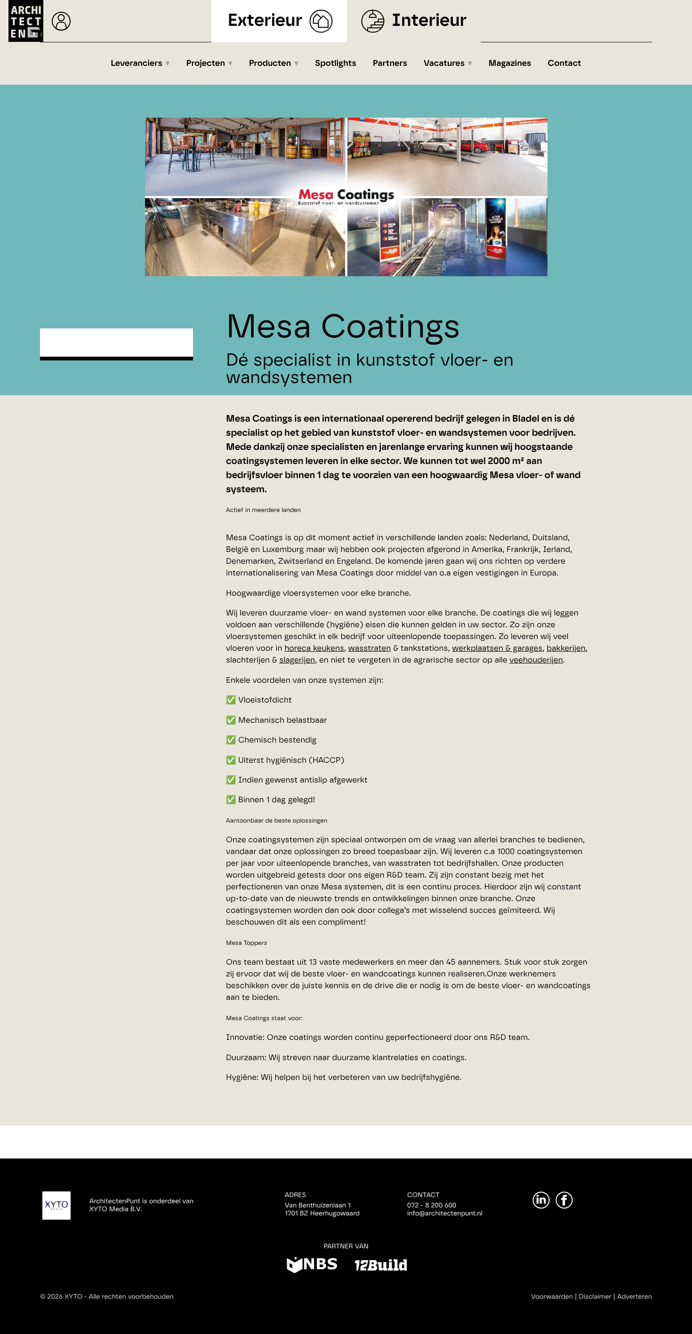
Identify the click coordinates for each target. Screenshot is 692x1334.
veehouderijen (536, 660)
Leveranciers (136, 63)
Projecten (205, 63)
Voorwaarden (552, 1297)
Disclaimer (595, 1297)
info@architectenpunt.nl (445, 1213)
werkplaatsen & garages (497, 649)
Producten (270, 63)
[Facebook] (564, 1200)
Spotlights (335, 63)
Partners (390, 63)
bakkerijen (566, 649)
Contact (564, 63)
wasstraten (369, 649)
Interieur (429, 21)
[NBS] (312, 1267)
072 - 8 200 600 (431, 1205)
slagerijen (297, 660)
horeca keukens (314, 649)
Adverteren (634, 1297)
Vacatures (444, 63)
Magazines (510, 63)
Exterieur (265, 21)
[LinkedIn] (541, 1200)
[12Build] (380, 1267)
